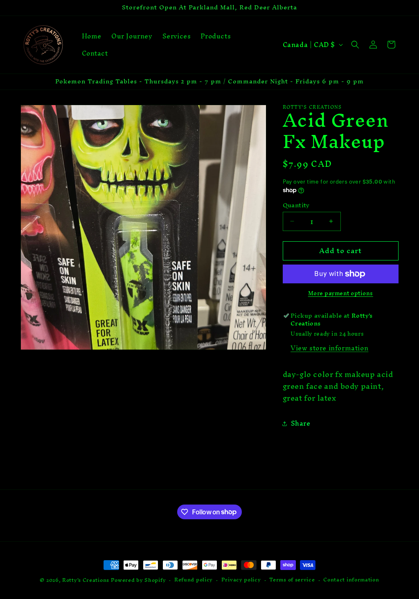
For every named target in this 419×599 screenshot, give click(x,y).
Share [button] (301, 423)
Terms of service (292, 580)
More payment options (340, 293)
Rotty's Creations (85, 580)
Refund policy (193, 580)
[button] (355, 45)
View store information (329, 348)
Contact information (351, 580)
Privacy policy (241, 580)
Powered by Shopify (138, 580)
